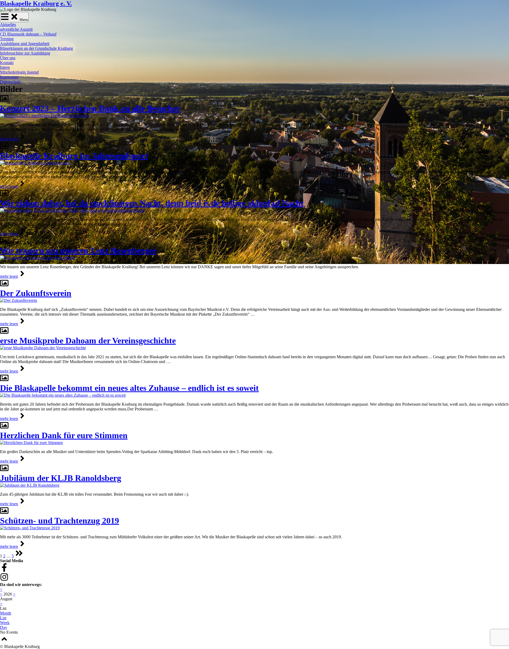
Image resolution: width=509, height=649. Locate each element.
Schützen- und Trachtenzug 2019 (59, 520)
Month (5, 613)
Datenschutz (10, 81)
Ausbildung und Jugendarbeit (24, 43)
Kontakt (7, 62)
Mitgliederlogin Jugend (19, 72)
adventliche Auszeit (16, 29)
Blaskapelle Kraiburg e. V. (36, 3)
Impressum (9, 77)
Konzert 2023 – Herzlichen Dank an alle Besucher (90, 108)
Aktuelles (8, 24)
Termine (7, 39)
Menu (23, 20)
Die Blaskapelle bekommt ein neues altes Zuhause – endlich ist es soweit (129, 388)
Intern (5, 67)
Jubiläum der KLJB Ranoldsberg (60, 478)
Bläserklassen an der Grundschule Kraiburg (36, 48)
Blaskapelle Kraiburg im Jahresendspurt (74, 155)
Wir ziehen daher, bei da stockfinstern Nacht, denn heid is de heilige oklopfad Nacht (152, 203)
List (3, 618)
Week (5, 622)
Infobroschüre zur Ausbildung (25, 53)
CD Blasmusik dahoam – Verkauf (28, 34)
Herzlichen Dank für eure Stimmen (64, 435)
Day (3, 627)
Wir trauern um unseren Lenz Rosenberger (78, 250)
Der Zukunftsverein (35, 293)
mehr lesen (9, 139)
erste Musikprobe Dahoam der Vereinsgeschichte (88, 340)
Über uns (7, 58)
